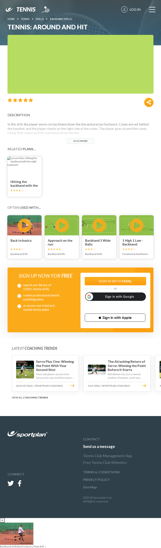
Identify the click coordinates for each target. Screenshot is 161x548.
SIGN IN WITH (115, 281)
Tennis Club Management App (107, 455)
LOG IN (135, 9)
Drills (40, 19)
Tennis (25, 19)
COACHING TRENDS (35, 397)
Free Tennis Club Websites (105, 462)
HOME (11, 19)
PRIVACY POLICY (96, 479)
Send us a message (99, 446)
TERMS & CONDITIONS (101, 472)
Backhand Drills (61, 19)
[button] (115, 317)
